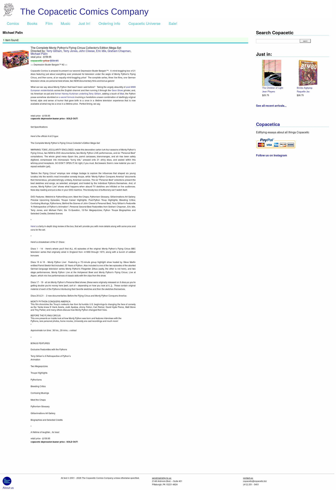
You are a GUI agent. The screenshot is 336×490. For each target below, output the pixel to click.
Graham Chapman (119, 51)
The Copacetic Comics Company (84, 11)
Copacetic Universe (144, 23)
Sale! (173, 23)
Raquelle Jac (303, 91)
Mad (122, 93)
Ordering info (109, 23)
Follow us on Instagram (271, 155)
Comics (13, 23)
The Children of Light (272, 87)
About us (8, 488)
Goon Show (117, 90)
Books (32, 23)
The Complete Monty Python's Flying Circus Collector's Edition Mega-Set (76, 48)
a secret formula (67, 97)
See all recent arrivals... (271, 106)
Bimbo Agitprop (304, 87)
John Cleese (87, 51)
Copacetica (268, 124)
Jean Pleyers (268, 91)
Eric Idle (101, 51)
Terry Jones (70, 51)
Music (65, 23)
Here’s (34, 226)
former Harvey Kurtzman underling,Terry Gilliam (78, 93)
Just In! (84, 23)
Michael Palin (39, 54)
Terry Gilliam (54, 51)
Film (49, 23)
